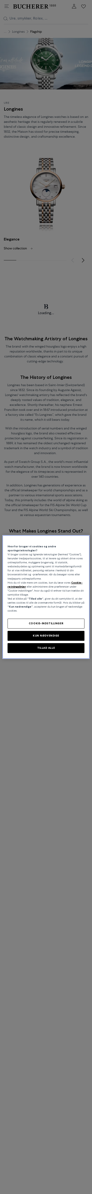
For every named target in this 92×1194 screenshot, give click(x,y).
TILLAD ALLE (46, 647)
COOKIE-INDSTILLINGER (46, 623)
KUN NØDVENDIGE (46, 635)
